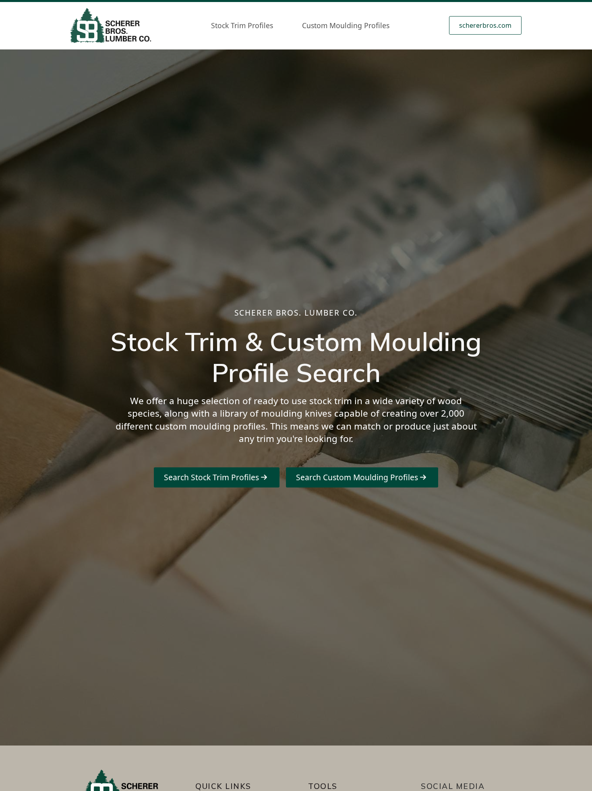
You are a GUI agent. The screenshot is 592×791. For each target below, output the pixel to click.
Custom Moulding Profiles (345, 25)
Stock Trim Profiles (242, 25)
